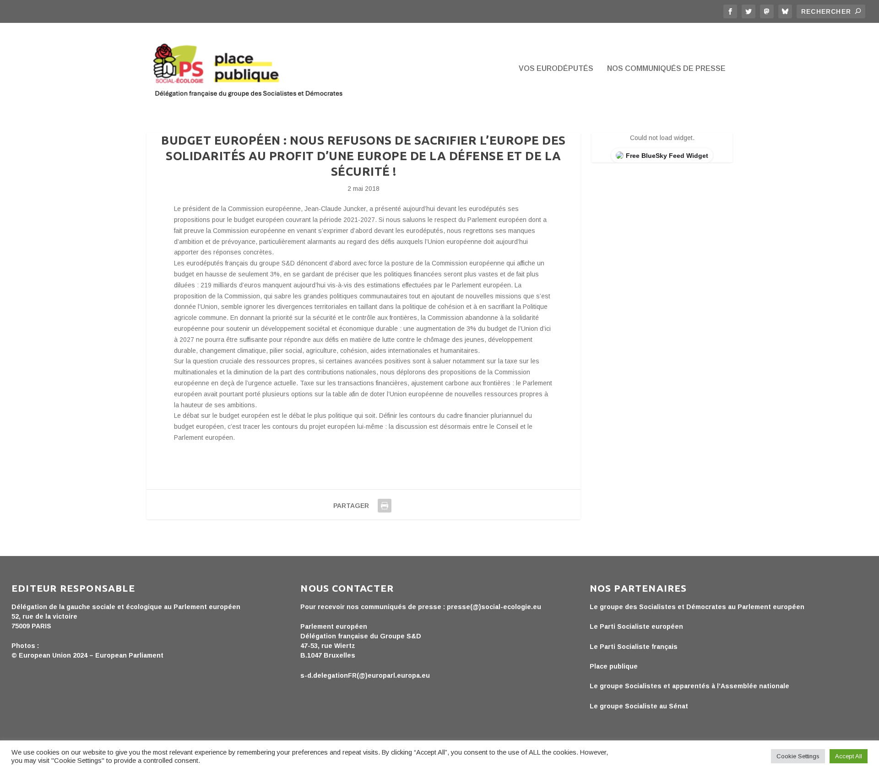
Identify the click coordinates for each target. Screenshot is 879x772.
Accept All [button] (848, 756)
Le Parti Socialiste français (634, 646)
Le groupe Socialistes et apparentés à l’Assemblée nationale (689, 686)
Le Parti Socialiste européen (636, 626)
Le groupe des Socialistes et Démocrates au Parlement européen (697, 606)
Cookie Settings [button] (797, 756)
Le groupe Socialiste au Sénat (639, 706)
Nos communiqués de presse (666, 68)
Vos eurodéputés (556, 68)
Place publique (614, 666)
